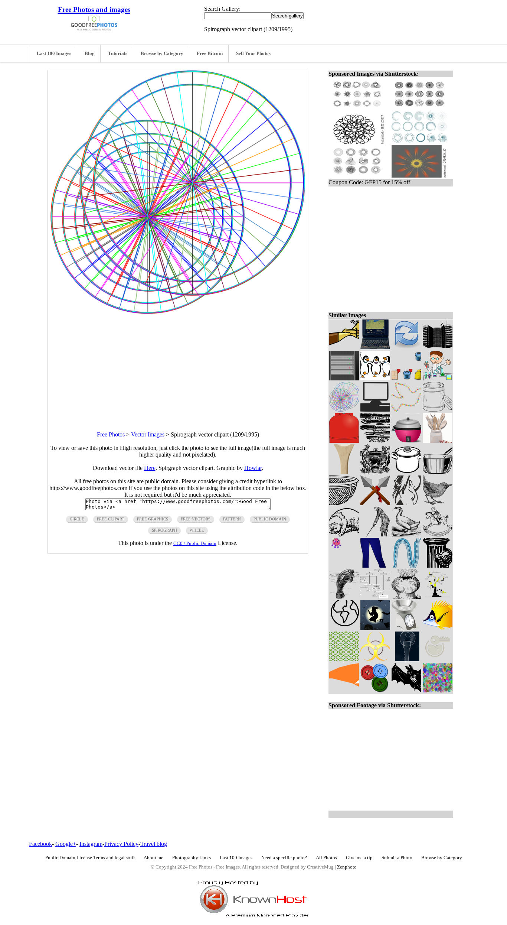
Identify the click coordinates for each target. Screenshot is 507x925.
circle (77, 519)
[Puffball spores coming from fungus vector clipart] (406, 597)
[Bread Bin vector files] (437, 409)
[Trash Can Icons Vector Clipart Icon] (406, 378)
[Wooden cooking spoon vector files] (344, 472)
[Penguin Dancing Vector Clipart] (375, 378)
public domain (270, 519)
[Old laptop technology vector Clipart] (375, 347)
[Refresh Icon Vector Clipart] (406, 347)
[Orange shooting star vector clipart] (344, 690)
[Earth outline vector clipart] (344, 628)
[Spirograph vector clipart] (344, 409)
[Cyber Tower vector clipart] (437, 347)
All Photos (326, 857)
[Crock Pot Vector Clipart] (406, 472)
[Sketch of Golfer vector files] (375, 534)
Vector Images (147, 434)
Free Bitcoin (210, 53)
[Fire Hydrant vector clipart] (437, 565)
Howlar (253, 468)
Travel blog (153, 844)
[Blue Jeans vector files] (375, 565)
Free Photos (111, 434)
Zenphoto (347, 867)
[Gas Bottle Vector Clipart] (344, 441)
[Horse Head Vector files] (406, 503)
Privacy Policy (121, 844)
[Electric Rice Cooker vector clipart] (406, 441)
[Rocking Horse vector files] (437, 534)
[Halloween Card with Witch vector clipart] (375, 628)
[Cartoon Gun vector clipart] (344, 347)
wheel (197, 530)
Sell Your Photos (253, 53)
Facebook (40, 844)
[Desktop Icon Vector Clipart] (375, 409)
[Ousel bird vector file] (437, 503)
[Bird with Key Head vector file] (437, 659)
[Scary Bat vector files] (406, 690)
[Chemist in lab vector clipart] (437, 378)
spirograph (164, 530)
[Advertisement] (178, 366)
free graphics (152, 519)
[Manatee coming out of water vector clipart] (344, 597)
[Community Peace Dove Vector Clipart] (406, 409)
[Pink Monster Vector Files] (344, 565)
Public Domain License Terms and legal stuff (90, 857)
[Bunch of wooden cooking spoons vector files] (437, 441)
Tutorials (117, 53)
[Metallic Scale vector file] (406, 628)
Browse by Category (162, 53)
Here (150, 468)
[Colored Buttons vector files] (375, 690)
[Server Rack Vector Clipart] (344, 378)
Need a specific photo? (284, 857)
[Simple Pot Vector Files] (437, 472)
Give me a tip (359, 857)
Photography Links (191, 857)
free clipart (110, 519)
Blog (90, 53)
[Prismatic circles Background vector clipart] (437, 690)
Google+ (65, 844)
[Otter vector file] (344, 534)
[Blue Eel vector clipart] (406, 565)
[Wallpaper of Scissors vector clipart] (344, 659)
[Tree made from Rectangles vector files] (437, 597)
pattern (232, 519)
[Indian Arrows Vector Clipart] (375, 503)
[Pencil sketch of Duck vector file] (406, 534)
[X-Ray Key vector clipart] (406, 659)
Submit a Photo (397, 857)
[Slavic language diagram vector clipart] (375, 597)
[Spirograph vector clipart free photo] (177, 312)
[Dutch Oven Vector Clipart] (375, 472)
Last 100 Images (54, 53)
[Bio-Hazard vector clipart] (375, 659)
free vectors (195, 519)
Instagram (90, 844)
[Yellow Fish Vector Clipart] (437, 628)
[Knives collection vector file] (375, 441)
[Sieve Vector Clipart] (344, 503)
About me (153, 857)
